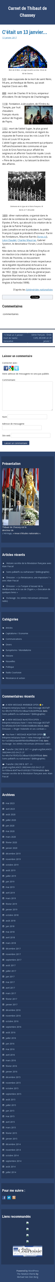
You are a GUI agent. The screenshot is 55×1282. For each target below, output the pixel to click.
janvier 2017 (11, 1004)
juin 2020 (10, 825)
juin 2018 (10, 926)
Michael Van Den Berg (27, 1277)
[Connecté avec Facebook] (6, 369)
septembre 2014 (13, 1161)
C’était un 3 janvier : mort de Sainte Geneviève (13, 337)
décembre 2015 (13, 1077)
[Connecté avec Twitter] (16, 369)
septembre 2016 (13, 1026)
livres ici (42, 236)
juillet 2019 (11, 876)
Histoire (9, 655)
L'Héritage (7, 533)
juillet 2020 (11, 820)
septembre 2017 (13, 959)
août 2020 (10, 814)
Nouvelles (10, 661)
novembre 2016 (13, 1015)
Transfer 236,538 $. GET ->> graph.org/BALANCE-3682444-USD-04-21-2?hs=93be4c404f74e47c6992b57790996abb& (23, 767)
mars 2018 (11, 943)
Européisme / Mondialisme (18, 650)
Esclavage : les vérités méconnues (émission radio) (26, 743)
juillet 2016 (11, 1038)
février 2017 (11, 999)
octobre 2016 (12, 1021)
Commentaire (8, 379)
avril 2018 (10, 937)
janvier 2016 (11, 1071)
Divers (9, 644)
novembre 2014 (13, 1149)
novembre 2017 (13, 954)
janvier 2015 (11, 1138)
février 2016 (11, 1066)
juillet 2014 (11, 1172)
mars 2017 (11, 993)
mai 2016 (10, 1049)
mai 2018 (10, 931)
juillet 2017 (11, 971)
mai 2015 (10, 1116)
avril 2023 (10, 808)
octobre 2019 (12, 864)
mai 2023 (10, 803)
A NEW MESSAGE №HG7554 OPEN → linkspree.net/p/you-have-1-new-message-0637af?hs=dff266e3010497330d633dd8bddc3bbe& (26, 722)
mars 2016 (11, 1060)
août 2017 (10, 965)
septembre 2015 (13, 1094)
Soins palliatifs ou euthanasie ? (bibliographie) (27, 571)
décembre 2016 (13, 1010)
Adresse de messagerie (13, 423)
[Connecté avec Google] (11, 369)
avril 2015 (10, 1121)
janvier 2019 (11, 909)
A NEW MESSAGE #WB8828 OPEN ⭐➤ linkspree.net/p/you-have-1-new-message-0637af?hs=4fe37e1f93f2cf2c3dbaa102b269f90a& (26, 707)
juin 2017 (10, 976)
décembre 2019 (13, 853)
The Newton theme (26, 1273)
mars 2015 (11, 1127)
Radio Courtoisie (13, 672)
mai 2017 (10, 982)
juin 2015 (10, 1110)
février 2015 (11, 1133)
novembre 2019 (13, 859)
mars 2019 (11, 898)
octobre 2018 (12, 915)
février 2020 (11, 842)
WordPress (33, 1270)
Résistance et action (15, 678)
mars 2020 (11, 836)
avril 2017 (10, 987)
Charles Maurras (27, 240)
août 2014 (10, 1166)
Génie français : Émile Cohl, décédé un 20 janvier (41, 337)
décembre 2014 (13, 1144)
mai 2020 (10, 831)
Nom (4, 416)
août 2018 (10, 920)
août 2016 (10, 1032)
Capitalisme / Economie (17, 633)
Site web (6, 435)
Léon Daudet (9, 240)
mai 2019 (10, 887)
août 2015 (10, 1099)
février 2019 (11, 903)
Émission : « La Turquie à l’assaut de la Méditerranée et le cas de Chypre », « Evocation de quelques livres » (26, 589)
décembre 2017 (13, 948)
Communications (14, 639)
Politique (10, 666)
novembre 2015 (13, 1082)
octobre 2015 (12, 1088)
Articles (9, 627)
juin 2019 (10, 881)
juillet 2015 (11, 1105)
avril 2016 (10, 1054)
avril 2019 (10, 892)
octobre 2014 (12, 1155)
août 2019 (10, 870)
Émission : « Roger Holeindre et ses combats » (24, 728)
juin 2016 (10, 1043)
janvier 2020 (11, 848)
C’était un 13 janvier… (24, 32)
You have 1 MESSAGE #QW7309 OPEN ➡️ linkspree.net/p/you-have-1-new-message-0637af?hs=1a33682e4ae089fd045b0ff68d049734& (26, 737)
